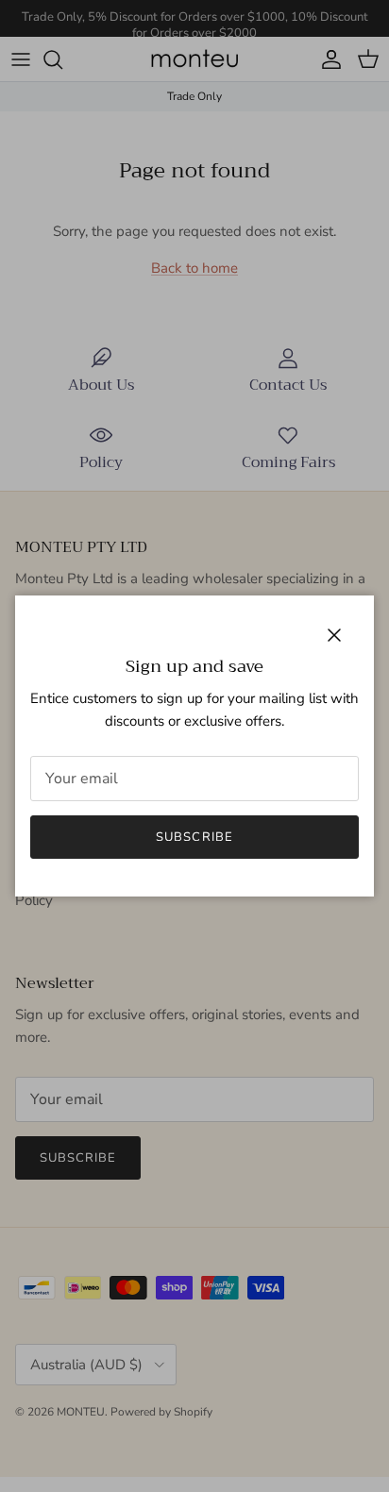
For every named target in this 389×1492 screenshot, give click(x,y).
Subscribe (194, 837)
